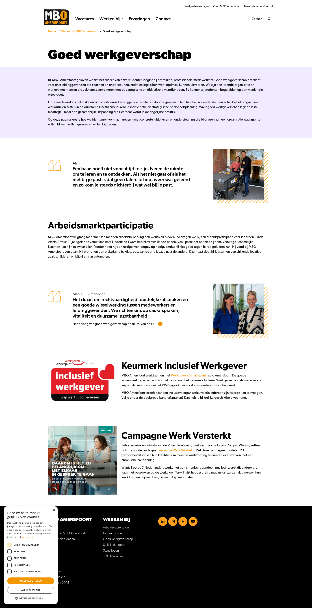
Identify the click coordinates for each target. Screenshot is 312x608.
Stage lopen (111, 550)
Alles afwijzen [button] (30, 590)
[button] (30, 598)
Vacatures (84, 19)
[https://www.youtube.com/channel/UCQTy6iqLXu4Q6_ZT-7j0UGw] (193, 521)
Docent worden (113, 533)
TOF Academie (113, 556)
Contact (163, 19)
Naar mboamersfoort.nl (258, 6)
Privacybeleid (56, 577)
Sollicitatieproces (114, 545)
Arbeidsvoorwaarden (116, 527)
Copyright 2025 (58, 583)
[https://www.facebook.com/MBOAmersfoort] (182, 521)
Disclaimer (55, 571)
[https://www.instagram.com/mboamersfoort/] (172, 521)
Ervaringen (139, 19)
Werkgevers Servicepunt (188, 375)
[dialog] (31, 555)
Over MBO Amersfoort (226, 6)
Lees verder (28, 537)
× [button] (53, 510)
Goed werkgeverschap (118, 539)
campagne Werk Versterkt (175, 450)
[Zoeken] (269, 19)
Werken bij (109, 19)
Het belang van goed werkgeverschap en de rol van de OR (114, 324)
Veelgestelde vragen (197, 6)
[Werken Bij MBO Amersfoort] (56, 17)
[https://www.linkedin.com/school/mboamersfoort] (162, 521)
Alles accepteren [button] (31, 580)
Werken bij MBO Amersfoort (66, 533)
